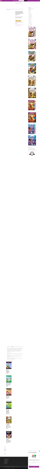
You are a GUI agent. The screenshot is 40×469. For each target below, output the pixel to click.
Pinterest (17, 466)
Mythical (21, 24)
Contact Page (5, 462)
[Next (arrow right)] (39, 234)
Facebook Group (11, 466)
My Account (21, 3)
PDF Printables (29, 17)
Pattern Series (30, 16)
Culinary (29, 10)
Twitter (15, 466)
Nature (22, 25)
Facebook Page (7, 466)
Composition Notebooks (30, 8)
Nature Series (30, 15)
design (18, 25)
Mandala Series (30, 14)
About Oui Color (6, 463)
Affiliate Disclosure (6, 461)
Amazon (5, 466)
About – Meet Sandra (17, 3)
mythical (20, 25)
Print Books (19, 24)
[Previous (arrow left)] (1, 234)
